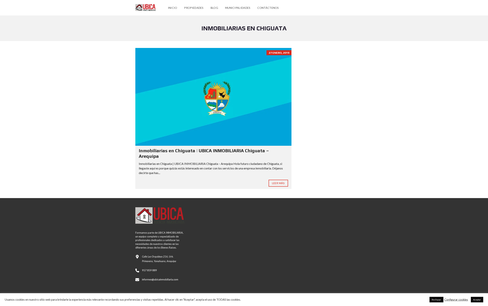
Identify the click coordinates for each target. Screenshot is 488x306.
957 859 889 (149, 270)
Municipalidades (237, 7)
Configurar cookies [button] (456, 299)
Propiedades (193, 7)
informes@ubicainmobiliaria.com (160, 279)
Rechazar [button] (436, 299)
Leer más (278, 183)
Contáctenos (268, 7)
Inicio (172, 7)
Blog (214, 7)
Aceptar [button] (477, 299)
